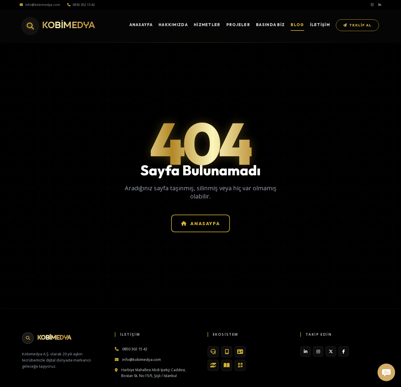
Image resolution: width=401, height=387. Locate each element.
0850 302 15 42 (84, 4)
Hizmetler (207, 24)
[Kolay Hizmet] (213, 365)
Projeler (238, 24)
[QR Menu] (240, 365)
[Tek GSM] (226, 351)
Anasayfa (141, 24)
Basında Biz (270, 24)
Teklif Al (360, 25)
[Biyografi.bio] (240, 351)
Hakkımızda (173, 24)
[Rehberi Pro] (226, 365)
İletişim (320, 24)
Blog (297, 24)
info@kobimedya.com (42, 4)
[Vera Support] (213, 351)
